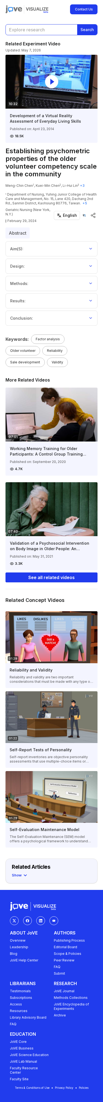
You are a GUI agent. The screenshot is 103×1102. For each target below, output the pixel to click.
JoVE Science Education (29, 1055)
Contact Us (84, 9)
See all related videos (51, 577)
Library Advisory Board (28, 1017)
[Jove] (13, 9)
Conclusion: (21, 318)
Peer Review (64, 960)
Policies (83, 1087)
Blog (13, 954)
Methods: (19, 283)
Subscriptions (21, 998)
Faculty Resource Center (24, 1070)
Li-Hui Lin (70, 185)
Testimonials (20, 991)
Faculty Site (19, 1079)
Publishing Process (69, 940)
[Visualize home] (37, 9)
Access (16, 1004)
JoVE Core (18, 1042)
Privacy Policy (64, 1087)
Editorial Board (65, 947)
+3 (82, 185)
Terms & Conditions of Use (32, 1087)
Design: (17, 266)
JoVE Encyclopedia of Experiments (71, 1006)
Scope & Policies (67, 954)
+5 (84, 203)
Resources (18, 1011)
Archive (60, 1015)
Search (87, 29)
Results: (18, 300)
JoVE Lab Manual (23, 1061)
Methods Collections (71, 998)
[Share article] (93, 215)
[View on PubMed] (84, 215)
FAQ (57, 967)
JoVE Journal (64, 991)
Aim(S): (16, 248)
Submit (59, 973)
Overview (18, 940)
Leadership (19, 947)
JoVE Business (22, 1048)
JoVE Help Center (24, 960)
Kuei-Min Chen (48, 185)
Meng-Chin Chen (19, 185)
